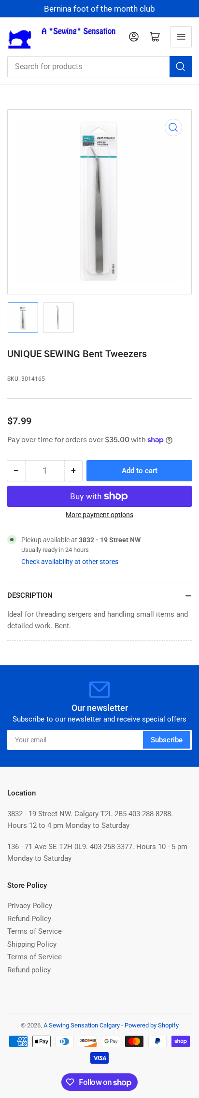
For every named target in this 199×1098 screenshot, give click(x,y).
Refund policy (29, 970)
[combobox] (99, 66)
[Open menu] (181, 36)
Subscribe (167, 740)
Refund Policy (29, 918)
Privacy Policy (29, 905)
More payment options (99, 515)
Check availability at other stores (69, 561)
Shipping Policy (32, 944)
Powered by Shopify (152, 1025)
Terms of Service (34, 931)
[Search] (180, 67)
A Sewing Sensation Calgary (81, 1025)
